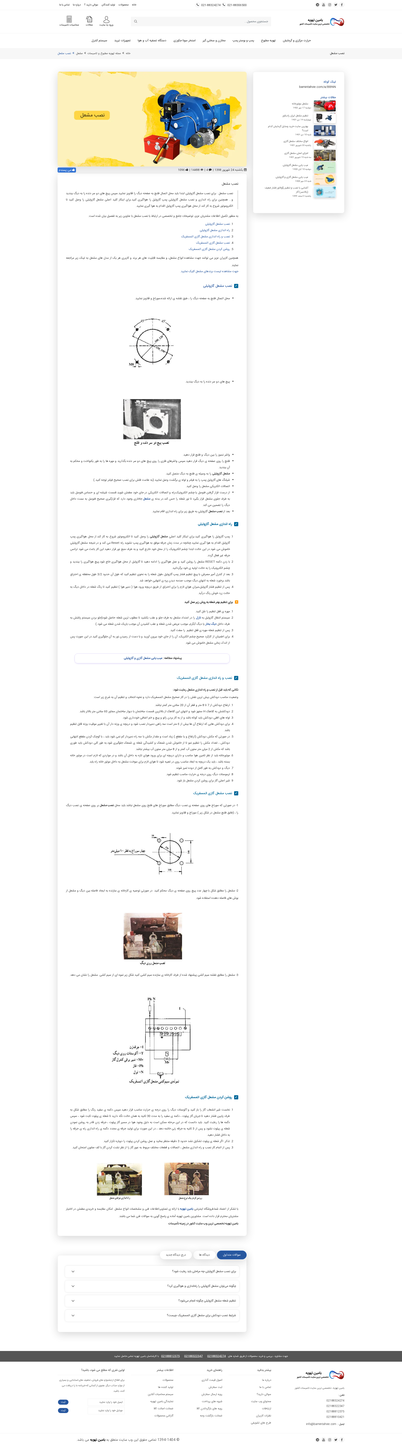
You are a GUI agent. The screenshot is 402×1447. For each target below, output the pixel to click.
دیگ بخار (210, 624)
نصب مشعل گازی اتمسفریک (213, 242)
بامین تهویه (97, 1440)
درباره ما (77, 5)
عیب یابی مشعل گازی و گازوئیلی (143, 658)
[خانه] (321, 21)
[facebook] (341, 4)
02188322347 (193, 1356)
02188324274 (216, 1356)
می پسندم (65, 170)
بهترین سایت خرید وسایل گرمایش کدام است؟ (288, 128)
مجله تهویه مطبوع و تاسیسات (104, 53)
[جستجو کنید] (135, 21)
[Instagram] (329, 1439)
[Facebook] (341, 1439)
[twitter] (335, 4)
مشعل (79, 53)
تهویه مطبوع (268, 40)
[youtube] (323, 4)
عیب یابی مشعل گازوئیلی (295, 165)
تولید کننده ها (166, 1387)
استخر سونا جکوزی (184, 40)
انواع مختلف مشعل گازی (295, 141)
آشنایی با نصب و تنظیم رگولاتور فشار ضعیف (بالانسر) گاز (286, 190)
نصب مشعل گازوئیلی (217, 224)
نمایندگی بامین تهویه (162, 1401)
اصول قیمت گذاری (212, 1380)
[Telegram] (317, 1439)
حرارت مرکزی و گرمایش (297, 40)
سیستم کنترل (99, 40)
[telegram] (317, 4)
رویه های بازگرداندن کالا (209, 1408)
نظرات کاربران (263, 1415)
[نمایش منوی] (106, 19)
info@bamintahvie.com (321, 1424)
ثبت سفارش (215, 1387)
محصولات (123, 5)
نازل (198, 617)
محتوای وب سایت (261, 1401)
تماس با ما (64, 5)
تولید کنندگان (108, 5)
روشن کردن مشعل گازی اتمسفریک (209, 249)
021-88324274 (210, 5)
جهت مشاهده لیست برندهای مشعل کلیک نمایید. (209, 271)
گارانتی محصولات (164, 1415)
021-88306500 (237, 5)
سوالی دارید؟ (264, 1394)
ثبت (63, 1402)
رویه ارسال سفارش (211, 1394)
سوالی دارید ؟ (91, 5)
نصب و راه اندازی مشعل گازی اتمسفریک (205, 236)
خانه (134, 5)
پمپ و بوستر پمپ (243, 40)
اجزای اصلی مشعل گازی (296, 153)
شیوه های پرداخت (212, 1401)
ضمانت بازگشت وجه (211, 1415)
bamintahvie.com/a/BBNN (317, 87)
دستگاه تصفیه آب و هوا (152, 40)
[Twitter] (335, 1439)
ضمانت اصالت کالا (163, 1408)
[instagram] (329, 4)
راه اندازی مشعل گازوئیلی (215, 230)
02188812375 (170, 1356)
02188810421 (335, 1417)
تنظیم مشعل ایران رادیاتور (295, 116)
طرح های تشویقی (261, 1423)
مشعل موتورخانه (300, 104)
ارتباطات (266, 1408)
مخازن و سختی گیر (214, 40)
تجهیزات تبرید (122, 40)
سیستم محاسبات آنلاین (161, 1394)
